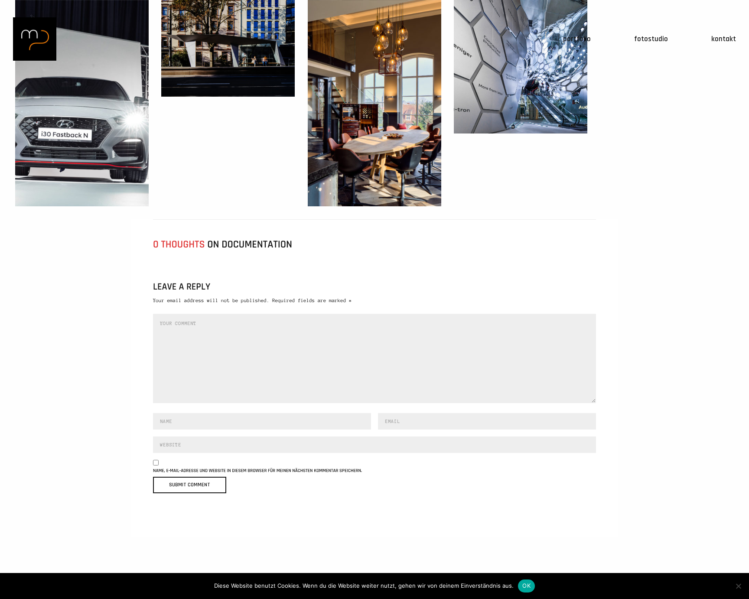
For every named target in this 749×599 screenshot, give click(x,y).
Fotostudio (651, 39)
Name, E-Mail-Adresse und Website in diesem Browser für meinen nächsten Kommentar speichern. (257, 471)
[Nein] (738, 586)
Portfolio (577, 39)
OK (526, 585)
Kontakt (723, 39)
